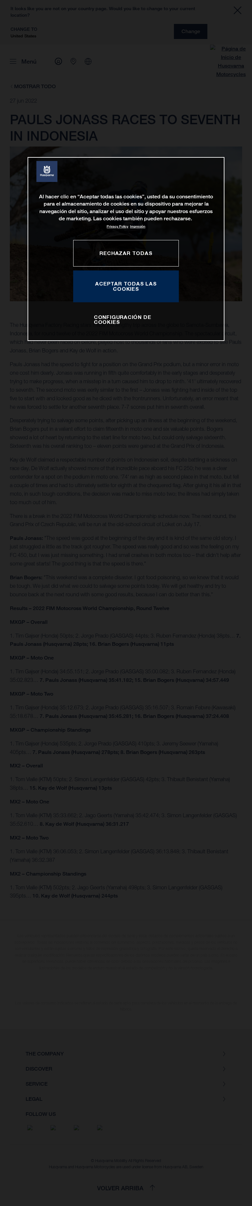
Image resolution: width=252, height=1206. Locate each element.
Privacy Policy (117, 226)
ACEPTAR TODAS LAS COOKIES (126, 286)
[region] (126, 249)
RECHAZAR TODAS (125, 253)
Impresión (137, 226)
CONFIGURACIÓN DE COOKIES (122, 319)
